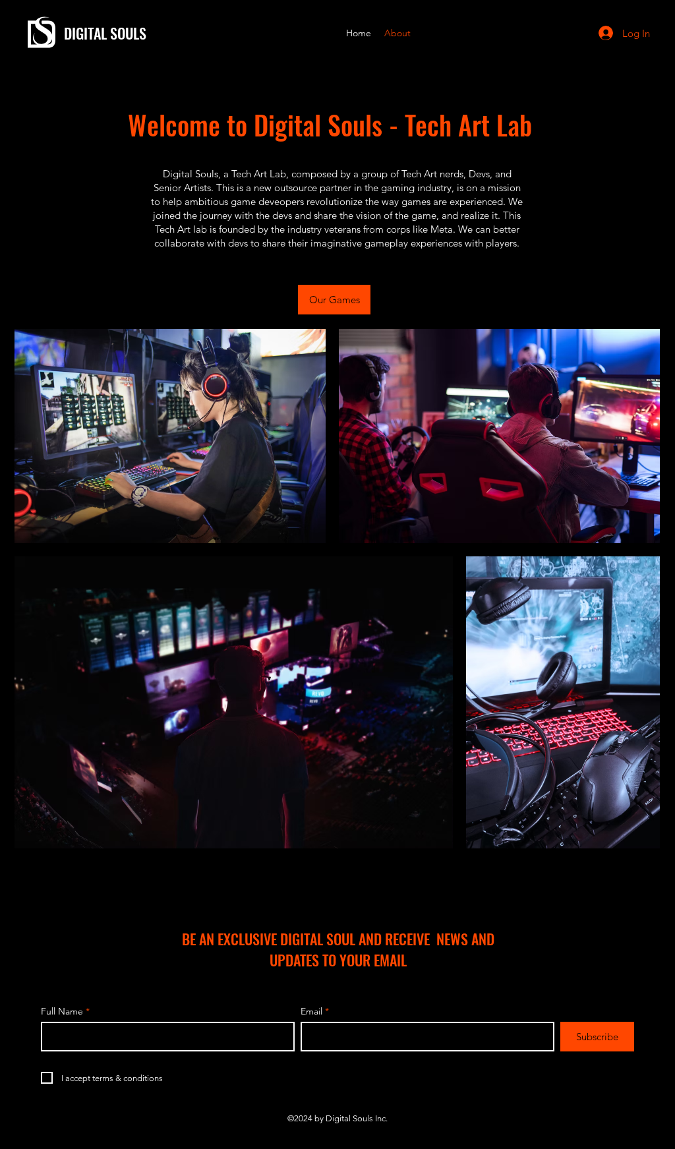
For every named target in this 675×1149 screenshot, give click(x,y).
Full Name (62, 1011)
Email (311, 1011)
